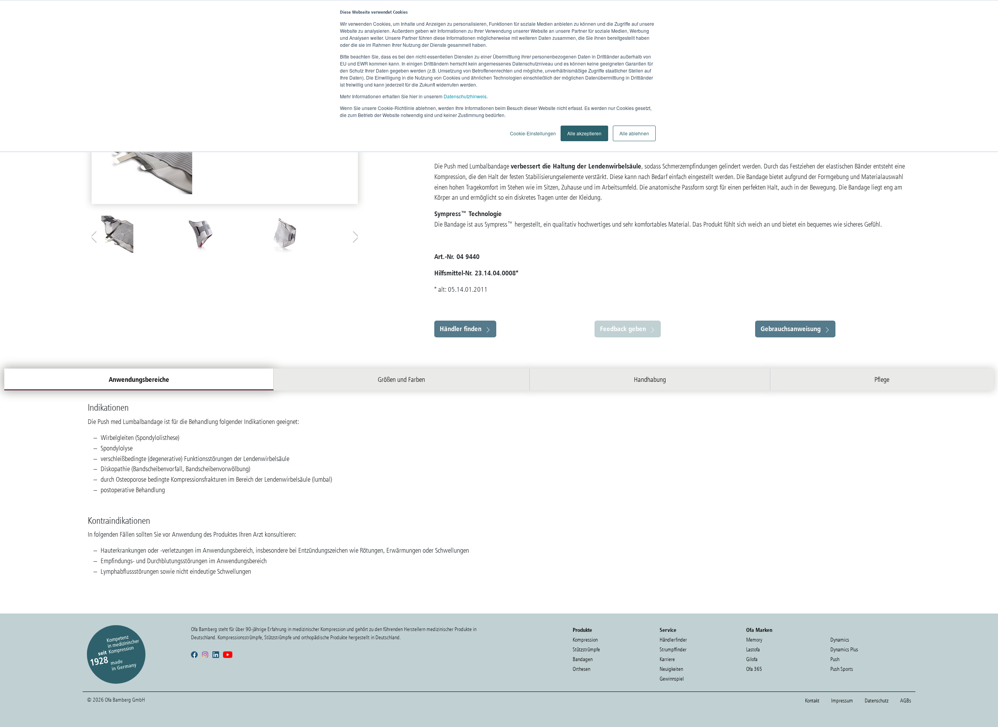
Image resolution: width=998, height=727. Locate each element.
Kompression (585, 640)
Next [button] (354, 235)
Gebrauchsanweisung (791, 328)
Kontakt (812, 700)
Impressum (842, 700)
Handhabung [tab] (650, 379)
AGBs (905, 700)
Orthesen (581, 669)
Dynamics (839, 640)
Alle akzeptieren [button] (584, 133)
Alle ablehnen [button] (634, 133)
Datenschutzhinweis (465, 96)
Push (834, 659)
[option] (141, 234)
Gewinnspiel (672, 679)
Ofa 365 (754, 669)
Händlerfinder (673, 640)
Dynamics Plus (844, 649)
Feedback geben (623, 328)
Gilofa (751, 659)
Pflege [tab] (881, 379)
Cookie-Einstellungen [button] (533, 133)
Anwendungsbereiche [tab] (139, 379)
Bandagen (583, 659)
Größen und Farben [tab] (401, 379)
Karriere (667, 659)
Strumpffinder (673, 649)
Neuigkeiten (671, 669)
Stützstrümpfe (586, 649)
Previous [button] (95, 235)
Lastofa (753, 649)
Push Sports (841, 669)
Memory (754, 640)
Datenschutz (876, 700)
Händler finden (460, 328)
